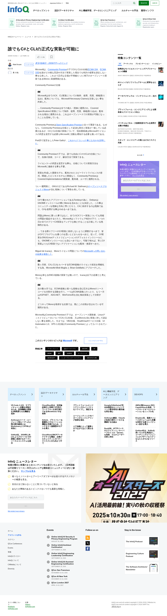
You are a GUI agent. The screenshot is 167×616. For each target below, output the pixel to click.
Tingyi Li (147, 131)
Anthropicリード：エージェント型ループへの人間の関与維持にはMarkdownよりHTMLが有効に (21, 424)
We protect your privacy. (129, 195)
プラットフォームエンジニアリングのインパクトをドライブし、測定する (83, 407)
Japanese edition (55, 3)
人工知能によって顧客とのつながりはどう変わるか (83, 428)
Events (10, 548)
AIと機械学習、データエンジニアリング (98, 10)
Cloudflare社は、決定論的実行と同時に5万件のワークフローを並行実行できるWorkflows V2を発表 (52, 409)
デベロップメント (41, 10)
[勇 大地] (10, 73)
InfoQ (120, 116)
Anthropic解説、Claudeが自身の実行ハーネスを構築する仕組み (114, 420)
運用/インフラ (147, 10)
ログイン (11, 539)
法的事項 (69, 353)
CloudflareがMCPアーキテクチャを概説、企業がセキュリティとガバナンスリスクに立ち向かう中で (52, 439)
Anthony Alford (125, 129)
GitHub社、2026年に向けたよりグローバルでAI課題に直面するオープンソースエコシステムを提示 (21, 439)
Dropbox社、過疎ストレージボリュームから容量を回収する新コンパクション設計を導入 (145, 421)
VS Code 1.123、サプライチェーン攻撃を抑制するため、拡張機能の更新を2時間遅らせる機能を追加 (21, 409)
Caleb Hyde (122, 147)
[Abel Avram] (10, 65)
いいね (42, 57)
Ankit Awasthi (123, 75)
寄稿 (9, 552)
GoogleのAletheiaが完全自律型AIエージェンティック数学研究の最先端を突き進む (114, 408)
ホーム (10, 531)
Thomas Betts (123, 102)
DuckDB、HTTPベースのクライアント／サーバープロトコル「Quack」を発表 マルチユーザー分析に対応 (114, 432)
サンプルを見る (138, 176)
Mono (49, 353)
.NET (59, 353)
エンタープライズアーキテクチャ (71, 358)
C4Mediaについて (14, 565)
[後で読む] (51, 57)
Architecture (92, 358)
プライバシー (116, 607)
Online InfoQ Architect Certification (61, 546)
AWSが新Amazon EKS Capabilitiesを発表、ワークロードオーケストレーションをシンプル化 (145, 408)
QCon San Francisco (60, 570)
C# (94, 348)
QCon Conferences (15, 544)
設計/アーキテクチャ (64, 10)
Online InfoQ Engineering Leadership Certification (62, 554)
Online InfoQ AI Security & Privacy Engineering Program (64, 538)
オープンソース (82, 353)
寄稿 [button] (67, 3)
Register (144, 3)
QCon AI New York (59, 576)
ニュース (28, 37)
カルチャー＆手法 (129, 10)
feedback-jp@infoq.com (13, 608)
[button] (138, 189)
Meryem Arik (138, 129)
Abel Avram (17, 64)
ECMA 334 (93, 69)
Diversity (11, 569)
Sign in (154, 3)
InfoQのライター (14, 556)
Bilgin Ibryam (123, 89)
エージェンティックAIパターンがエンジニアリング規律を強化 (83, 418)
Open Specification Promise (69, 125)
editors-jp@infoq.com (30, 606)
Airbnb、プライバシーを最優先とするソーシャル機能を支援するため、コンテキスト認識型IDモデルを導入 (52, 424)
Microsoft (67, 340)
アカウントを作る (14, 535)
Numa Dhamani (123, 131)
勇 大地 (15, 73)
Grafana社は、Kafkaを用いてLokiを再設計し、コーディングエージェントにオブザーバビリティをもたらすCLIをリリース (145, 435)
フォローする (29, 64)
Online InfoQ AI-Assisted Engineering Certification (62, 563)
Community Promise (57, 69)
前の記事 (139, 155)
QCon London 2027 (60, 583)
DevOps (84, 348)
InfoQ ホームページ (14, 37)
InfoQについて (13, 560)
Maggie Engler (137, 131)
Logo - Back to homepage (18, 9)
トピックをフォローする (95, 340)
